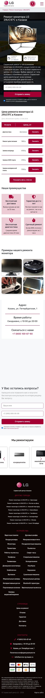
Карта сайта (38, 693)
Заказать (35, 132)
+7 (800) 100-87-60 (22, 334)
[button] (4, 459)
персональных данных (21, 101)
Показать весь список (22, 180)
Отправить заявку (22, 94)
